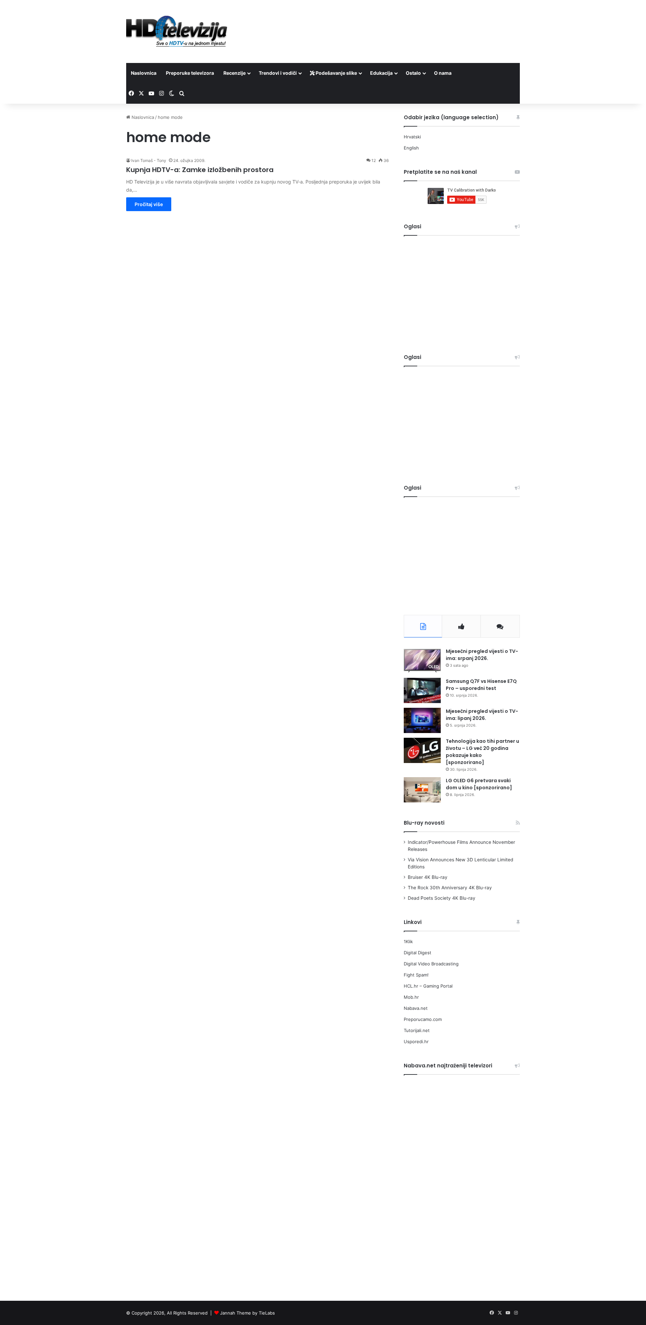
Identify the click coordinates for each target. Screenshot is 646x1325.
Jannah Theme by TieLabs (247, 1313)
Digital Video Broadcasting (431, 963)
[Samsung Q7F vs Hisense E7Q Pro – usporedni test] (422, 690)
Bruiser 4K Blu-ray (427, 877)
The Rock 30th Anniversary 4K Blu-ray (450, 887)
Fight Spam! (416, 975)
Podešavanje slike (336, 73)
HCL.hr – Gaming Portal (428, 986)
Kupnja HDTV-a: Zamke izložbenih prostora (200, 169)
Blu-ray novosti (424, 822)
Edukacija (381, 73)
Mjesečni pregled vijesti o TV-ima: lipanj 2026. (482, 715)
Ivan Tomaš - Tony (148, 160)
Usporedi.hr (416, 1041)
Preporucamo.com (423, 1019)
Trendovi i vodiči (278, 73)
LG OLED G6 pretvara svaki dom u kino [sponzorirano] (479, 784)
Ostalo (413, 73)
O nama (443, 73)
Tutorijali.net (417, 1030)
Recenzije (234, 73)
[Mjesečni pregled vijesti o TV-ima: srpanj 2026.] (422, 660)
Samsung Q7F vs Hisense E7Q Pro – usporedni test (481, 685)
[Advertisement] (390, 22)
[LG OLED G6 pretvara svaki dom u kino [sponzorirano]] (422, 789)
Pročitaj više (149, 204)
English (411, 148)
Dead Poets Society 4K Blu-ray (441, 898)
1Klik (408, 941)
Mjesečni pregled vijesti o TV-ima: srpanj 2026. (482, 655)
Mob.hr (411, 997)
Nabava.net (416, 1008)
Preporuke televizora (190, 73)
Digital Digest (417, 952)
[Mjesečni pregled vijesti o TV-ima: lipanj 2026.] (422, 720)
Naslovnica (143, 73)
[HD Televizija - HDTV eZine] (176, 31)
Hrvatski (412, 136)
